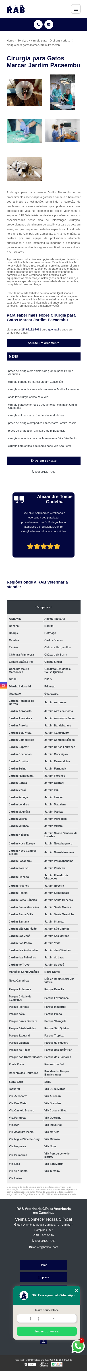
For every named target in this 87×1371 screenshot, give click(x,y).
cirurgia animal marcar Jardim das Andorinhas (36, 415)
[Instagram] (43, 1341)
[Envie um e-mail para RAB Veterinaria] (48, 24)
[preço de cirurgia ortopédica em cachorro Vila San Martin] (63, 131)
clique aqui (52, 329)
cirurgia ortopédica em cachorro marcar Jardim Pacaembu (43, 389)
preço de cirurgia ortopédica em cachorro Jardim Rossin (42, 423)
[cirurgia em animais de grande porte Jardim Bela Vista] (25, 169)
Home (43, 1265)
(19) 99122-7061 (31, 329)
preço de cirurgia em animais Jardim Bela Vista (36, 430)
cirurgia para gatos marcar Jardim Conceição (35, 381)
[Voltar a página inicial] (16, 8)
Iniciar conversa (46, 1331)
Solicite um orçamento (43, 343)
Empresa (43, 1277)
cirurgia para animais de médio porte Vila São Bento (40, 446)
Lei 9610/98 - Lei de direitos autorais (57, 1194)
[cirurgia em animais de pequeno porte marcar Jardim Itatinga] (25, 92)
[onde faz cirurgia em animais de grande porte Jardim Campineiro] (63, 92)
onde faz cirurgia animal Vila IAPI (28, 397)
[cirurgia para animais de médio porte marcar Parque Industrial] (25, 131)
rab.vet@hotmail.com (45, 1247)
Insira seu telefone (47, 1310)
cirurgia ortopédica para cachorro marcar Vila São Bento (42, 438)
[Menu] (76, 9)
